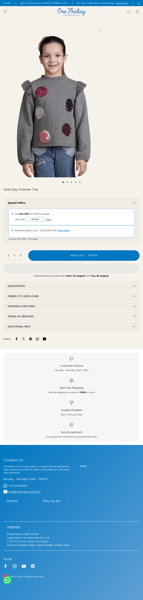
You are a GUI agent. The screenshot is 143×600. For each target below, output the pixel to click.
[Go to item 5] (80, 182)
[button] (71, 268)
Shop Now (64, 230)
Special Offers (16, 202)
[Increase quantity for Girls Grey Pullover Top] (21, 255)
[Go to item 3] (71, 182)
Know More (121, 3)
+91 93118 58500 (17, 485)
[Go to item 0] (63, 182)
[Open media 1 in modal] (99, 30)
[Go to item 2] (67, 182)
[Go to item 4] (76, 182)
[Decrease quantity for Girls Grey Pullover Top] (8, 255)
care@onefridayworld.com (24, 491)
